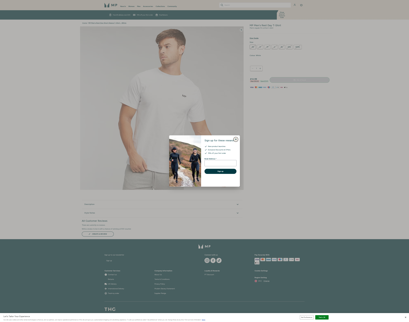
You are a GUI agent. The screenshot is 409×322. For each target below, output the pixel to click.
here (203, 320)
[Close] (405, 317)
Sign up (220, 171)
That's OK (322, 317)
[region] (204, 317)
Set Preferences (306, 317)
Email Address (210, 159)
